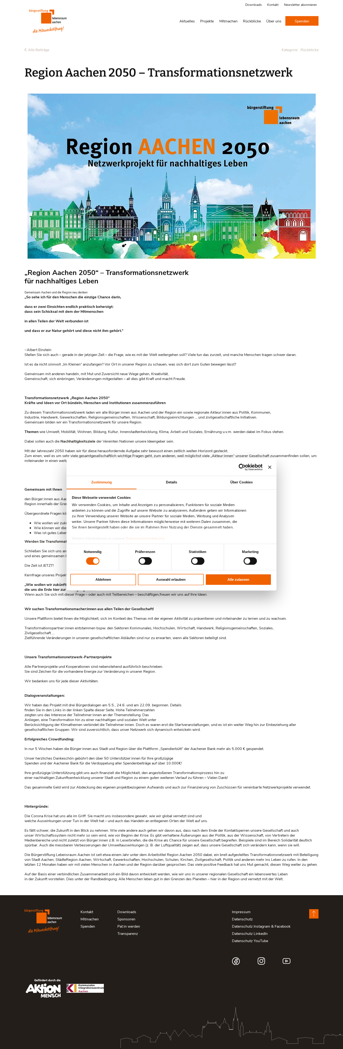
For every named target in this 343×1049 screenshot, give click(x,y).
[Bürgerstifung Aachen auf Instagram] (261, 961)
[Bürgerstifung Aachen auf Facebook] (236, 961)
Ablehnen (103, 579)
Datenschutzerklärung (145, 538)
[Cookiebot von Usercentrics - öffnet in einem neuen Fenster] (242, 467)
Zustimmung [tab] (101, 482)
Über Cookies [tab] (241, 482)
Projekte (207, 20)
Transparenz (127, 933)
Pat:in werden (128, 926)
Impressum (241, 911)
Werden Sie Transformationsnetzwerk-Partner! (65, 541)
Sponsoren (126, 918)
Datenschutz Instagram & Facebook (261, 926)
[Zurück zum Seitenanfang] (313, 914)
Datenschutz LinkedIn (250, 933)
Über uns (273, 20)
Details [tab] (171, 482)
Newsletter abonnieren (300, 4)
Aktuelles (187, 20)
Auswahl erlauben (171, 579)
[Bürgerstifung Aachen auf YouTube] (286, 961)
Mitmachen (228, 20)
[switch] (145, 561)
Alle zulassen (238, 579)
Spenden (302, 20)
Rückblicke (252, 20)
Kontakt (273, 4)
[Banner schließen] (269, 467)
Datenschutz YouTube (250, 940)
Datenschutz (242, 918)
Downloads (253, 4)
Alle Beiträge (38, 50)
